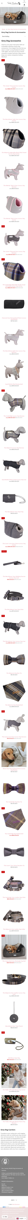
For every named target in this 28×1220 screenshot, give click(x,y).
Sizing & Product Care (7, 1187)
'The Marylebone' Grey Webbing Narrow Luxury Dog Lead (14, 577)
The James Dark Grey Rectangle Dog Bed (14, 961)
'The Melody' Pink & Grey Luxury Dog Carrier (14, 219)
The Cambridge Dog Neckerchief (14, 833)
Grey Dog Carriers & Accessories (17, 29)
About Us (4, 1185)
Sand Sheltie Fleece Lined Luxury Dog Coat (14, 479)
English (21, 1218)
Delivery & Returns (7, 1188)
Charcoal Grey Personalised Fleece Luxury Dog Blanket (14, 318)
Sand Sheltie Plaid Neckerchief (14, 384)
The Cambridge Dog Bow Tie (14, 802)
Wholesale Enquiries (7, 1192)
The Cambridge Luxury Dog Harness (14, 416)
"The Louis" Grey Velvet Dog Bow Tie (14, 865)
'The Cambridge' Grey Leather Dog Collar (14, 897)
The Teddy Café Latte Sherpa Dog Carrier (14, 1090)
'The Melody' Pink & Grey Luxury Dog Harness (14, 186)
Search (3, 1184)
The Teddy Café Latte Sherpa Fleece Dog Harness (14, 1122)
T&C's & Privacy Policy (8, 1190)
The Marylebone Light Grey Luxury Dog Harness (14, 351)
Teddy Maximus (15, 1204)
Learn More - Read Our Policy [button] (10, 1213)
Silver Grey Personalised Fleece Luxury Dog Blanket (14, 769)
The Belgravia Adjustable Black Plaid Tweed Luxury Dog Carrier (14, 153)
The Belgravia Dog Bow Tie (14, 673)
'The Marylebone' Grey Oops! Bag (14, 511)
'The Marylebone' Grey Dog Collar (14, 609)
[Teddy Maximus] (14, 3)
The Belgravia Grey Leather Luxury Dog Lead (14, 993)
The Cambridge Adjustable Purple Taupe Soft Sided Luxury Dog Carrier (14, 285)
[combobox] (21, 1218)
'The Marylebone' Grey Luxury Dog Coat (14, 641)
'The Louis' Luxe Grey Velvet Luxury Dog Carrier (14, 544)
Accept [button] (14, 1217)
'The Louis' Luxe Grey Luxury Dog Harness (14, 737)
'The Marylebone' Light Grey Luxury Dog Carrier (14, 120)
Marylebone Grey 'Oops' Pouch (14, 1026)
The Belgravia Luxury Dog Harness (14, 448)
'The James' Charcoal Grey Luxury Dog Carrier (14, 86)
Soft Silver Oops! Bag (14, 1058)
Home (3, 29)
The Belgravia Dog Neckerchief (14, 705)
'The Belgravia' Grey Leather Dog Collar (14, 929)
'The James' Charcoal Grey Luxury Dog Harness (14, 252)
